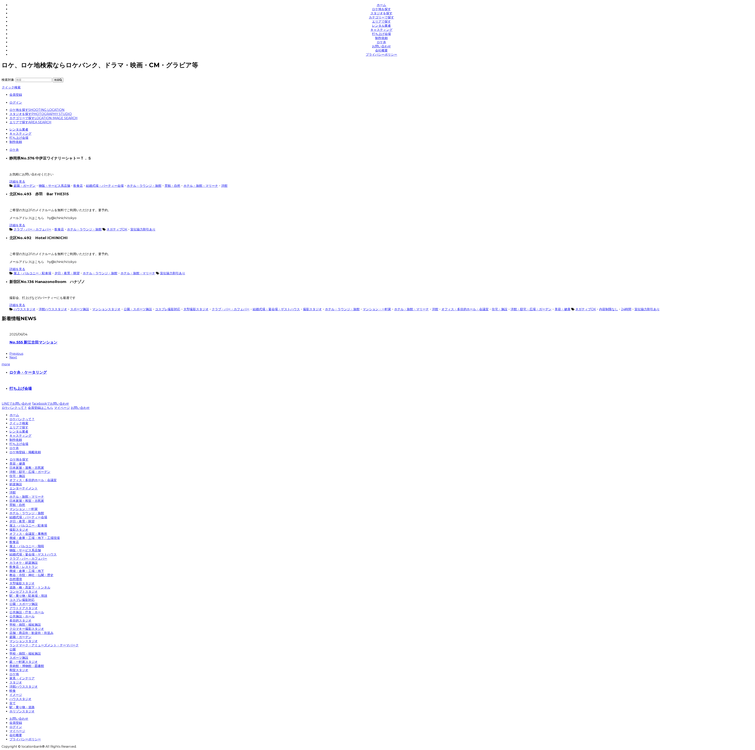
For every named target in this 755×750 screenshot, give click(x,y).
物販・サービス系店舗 (54, 186)
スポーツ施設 (79, 309)
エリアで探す (381, 21)
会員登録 (15, 95)
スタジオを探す (381, 13)
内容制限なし (608, 309)
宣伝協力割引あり (143, 229)
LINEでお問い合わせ (16, 403)
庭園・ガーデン (25, 186)
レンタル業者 (381, 26)
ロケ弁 (381, 42)
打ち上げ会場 (381, 34)
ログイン (15, 102)
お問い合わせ (381, 46)
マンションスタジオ (106, 309)
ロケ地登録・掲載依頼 (25, 452)
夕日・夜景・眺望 (67, 273)
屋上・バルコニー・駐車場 (32, 273)
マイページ (62, 408)
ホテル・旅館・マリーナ (200, 186)
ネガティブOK (117, 229)
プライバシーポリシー (381, 54)
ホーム (381, 5)
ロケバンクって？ (14, 408)
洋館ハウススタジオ (53, 309)
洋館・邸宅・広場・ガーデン (531, 309)
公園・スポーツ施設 (138, 309)
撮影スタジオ (312, 309)
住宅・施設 (499, 309)
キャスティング (381, 30)
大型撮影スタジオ (196, 309)
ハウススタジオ (25, 309)
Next (13, 357)
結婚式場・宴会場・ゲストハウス (276, 309)
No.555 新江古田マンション (33, 342)
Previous (16, 354)
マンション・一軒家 (377, 309)
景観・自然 (172, 186)
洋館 (224, 186)
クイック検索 (11, 87)
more (6, 364)
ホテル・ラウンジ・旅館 (144, 186)
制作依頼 (381, 38)
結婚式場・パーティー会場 (105, 186)
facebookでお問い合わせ (50, 403)
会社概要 (381, 50)
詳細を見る (17, 181)
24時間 (626, 309)
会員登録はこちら (40, 408)
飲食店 (78, 186)
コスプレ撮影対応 (167, 309)
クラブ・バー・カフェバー (32, 229)
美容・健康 (562, 309)
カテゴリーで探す (381, 17)
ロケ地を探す (381, 9)
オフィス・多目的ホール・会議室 (465, 309)
